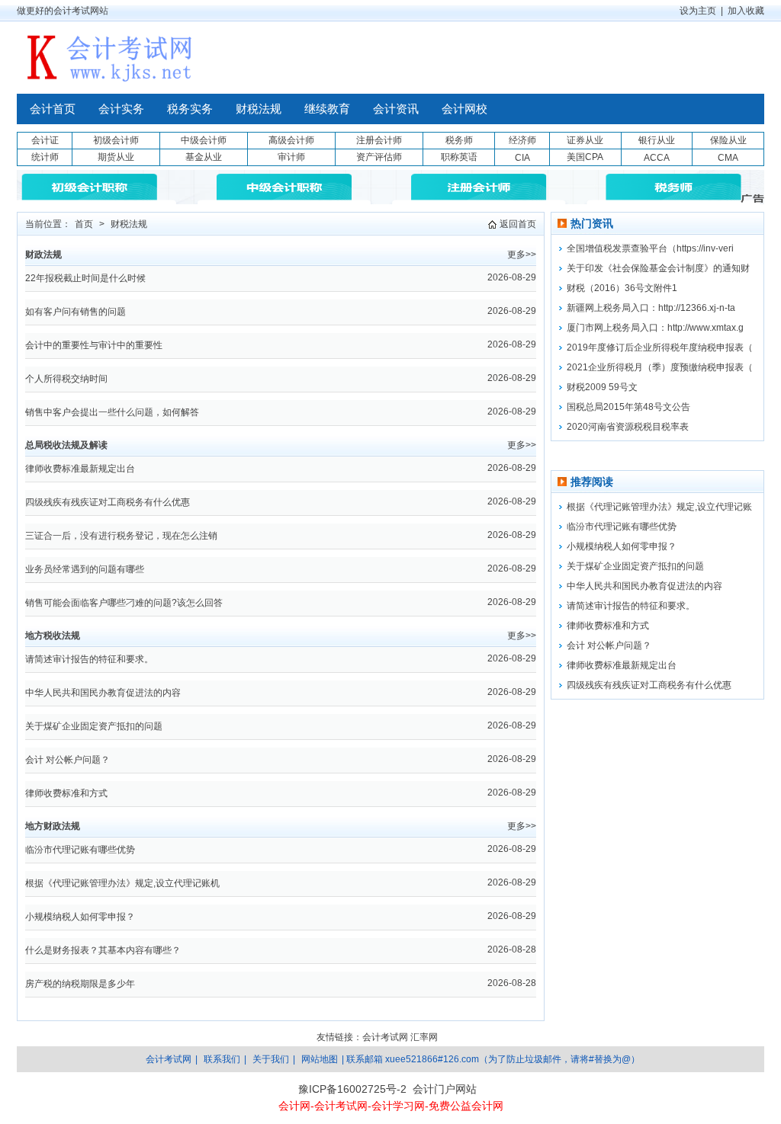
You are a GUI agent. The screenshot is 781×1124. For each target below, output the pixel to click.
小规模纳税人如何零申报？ (80, 916)
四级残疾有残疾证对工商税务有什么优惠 (107, 502)
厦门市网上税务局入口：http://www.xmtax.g (655, 327)
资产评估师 (379, 157)
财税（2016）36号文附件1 (622, 288)
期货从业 (116, 157)
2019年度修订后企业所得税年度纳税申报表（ (660, 347)
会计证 (45, 140)
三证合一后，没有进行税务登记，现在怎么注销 (121, 535)
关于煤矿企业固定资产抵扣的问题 (93, 726)
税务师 (459, 140)
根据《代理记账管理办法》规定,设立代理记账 (659, 506)
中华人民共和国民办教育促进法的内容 (103, 692)
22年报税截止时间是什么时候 (85, 278)
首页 (84, 224)
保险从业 (728, 140)
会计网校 (464, 109)
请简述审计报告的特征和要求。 (89, 659)
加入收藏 (746, 10)
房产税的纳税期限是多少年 (80, 983)
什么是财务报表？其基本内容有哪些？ (103, 950)
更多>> (521, 254)
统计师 (45, 157)
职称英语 (459, 157)
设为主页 (698, 10)
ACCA (657, 157)
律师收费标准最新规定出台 (80, 468)
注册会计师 (379, 140)
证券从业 (585, 140)
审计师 (291, 157)
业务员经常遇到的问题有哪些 (84, 569)
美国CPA (585, 157)
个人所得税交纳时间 (66, 378)
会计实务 (121, 109)
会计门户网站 (445, 1089)
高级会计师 (291, 140)
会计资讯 (396, 109)
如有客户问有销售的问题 (75, 311)
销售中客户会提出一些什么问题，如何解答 (112, 412)
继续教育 (327, 109)
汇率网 (424, 1037)
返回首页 (518, 224)
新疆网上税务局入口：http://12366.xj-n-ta (651, 308)
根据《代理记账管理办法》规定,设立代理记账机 (122, 883)
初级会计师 (116, 140)
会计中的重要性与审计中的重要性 (93, 345)
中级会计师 (204, 140)
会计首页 (53, 109)
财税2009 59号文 (602, 387)
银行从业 (656, 140)
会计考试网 (385, 1037)
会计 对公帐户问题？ (67, 759)
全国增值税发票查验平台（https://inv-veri (650, 248)
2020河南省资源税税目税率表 (628, 426)
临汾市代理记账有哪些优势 (80, 849)
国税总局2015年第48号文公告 (628, 407)
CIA (522, 157)
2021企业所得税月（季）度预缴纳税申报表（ (660, 367)
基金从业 (203, 157)
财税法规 (258, 109)
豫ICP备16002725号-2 (352, 1089)
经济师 (522, 140)
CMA (728, 157)
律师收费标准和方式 (66, 793)
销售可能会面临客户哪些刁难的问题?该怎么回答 (124, 602)
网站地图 (319, 1059)
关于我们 (270, 1059)
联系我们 (222, 1059)
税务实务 (190, 109)
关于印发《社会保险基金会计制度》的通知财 (658, 268)
